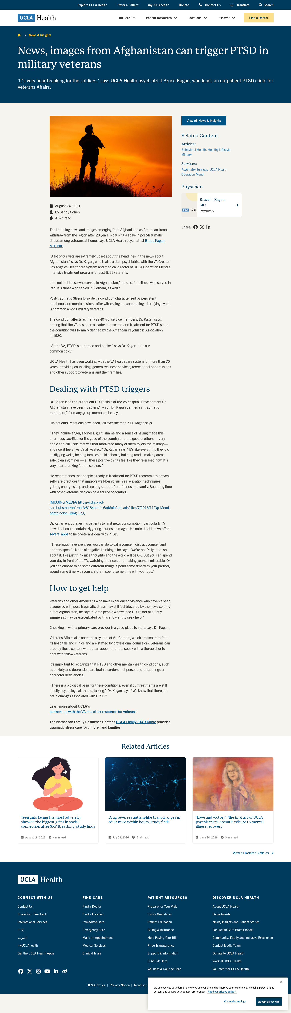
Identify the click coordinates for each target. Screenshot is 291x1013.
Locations (194, 18)
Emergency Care (94, 930)
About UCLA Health (226, 906)
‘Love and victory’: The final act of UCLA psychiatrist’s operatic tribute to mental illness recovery (230, 821)
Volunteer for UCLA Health (231, 969)
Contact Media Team (227, 945)
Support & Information (163, 953)
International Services (32, 922)
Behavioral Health (193, 149)
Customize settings (235, 1001)
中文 (21, 930)
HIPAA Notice (96, 985)
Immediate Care (93, 922)
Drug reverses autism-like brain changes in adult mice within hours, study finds (144, 819)
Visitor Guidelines (160, 914)
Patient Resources (159, 18)
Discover (223, 18)
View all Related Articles (251, 852)
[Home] (19, 34)
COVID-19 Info (157, 961)
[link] (195, 227)
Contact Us (212, 5)
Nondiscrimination (146, 985)
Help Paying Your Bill (162, 937)
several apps (59, 534)
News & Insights (40, 35)
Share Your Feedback (32, 914)
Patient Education (160, 922)
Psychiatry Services (194, 169)
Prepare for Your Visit (162, 906)
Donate (184, 5)
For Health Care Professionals (233, 930)
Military (186, 154)
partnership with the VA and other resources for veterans (93, 711)
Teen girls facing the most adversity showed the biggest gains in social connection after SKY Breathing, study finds (58, 821)
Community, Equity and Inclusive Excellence (243, 937)
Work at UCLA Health (227, 961)
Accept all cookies (268, 1001)
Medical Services (94, 945)
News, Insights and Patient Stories (236, 922)
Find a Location (93, 914)
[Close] (281, 982)
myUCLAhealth (158, 5)
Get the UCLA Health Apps (36, 953)
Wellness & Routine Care (164, 969)
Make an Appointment (98, 937)
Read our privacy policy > (222, 991)
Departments (221, 914)
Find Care (123, 18)
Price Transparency (161, 945)
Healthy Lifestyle (219, 149)
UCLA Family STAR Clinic (136, 721)
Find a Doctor (258, 18)
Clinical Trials (92, 953)
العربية (22, 937)
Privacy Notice (120, 985)
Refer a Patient (128, 5)
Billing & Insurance (161, 930)
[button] (93, 5)
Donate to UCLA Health (228, 953)
